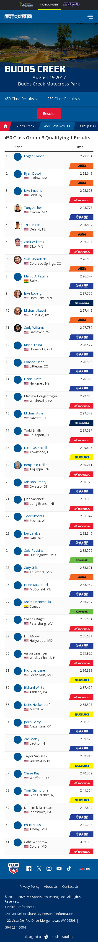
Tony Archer (33, 207)
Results (49, 113)
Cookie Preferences (19, 907)
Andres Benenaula (37, 602)
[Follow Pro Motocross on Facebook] (29, 869)
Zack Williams (34, 242)
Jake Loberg (32, 293)
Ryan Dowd (32, 173)
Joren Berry (32, 722)
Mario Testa (33, 345)
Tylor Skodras (34, 516)
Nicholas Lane (34, 670)
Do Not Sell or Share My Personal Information (39, 913)
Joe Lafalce (32, 533)
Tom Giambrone (36, 790)
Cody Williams (34, 327)
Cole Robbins (33, 550)
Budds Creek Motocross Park (49, 84)
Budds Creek (24, 126)
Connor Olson (34, 362)
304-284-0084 (15, 927)
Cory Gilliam (32, 567)
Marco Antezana (36, 276)
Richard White (34, 687)
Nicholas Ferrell (35, 447)
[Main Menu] (90, 17)
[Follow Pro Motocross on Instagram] (49, 869)
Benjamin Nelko (36, 465)
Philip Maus (32, 825)
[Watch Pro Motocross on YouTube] (59, 869)
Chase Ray (31, 773)
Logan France (34, 156)
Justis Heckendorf (37, 704)
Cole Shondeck (35, 259)
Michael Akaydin (36, 310)
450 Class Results (57, 126)
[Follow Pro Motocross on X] (39, 869)
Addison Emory (35, 482)
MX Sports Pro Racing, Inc (46, 897)
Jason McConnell (36, 584)
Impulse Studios (61, 936)
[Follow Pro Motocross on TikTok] (69, 869)
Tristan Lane (33, 225)
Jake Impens (33, 190)
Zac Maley (31, 739)
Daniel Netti (32, 379)
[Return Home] (18, 16)
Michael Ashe (34, 413)
